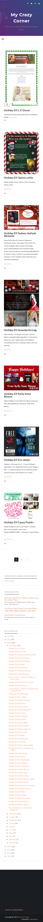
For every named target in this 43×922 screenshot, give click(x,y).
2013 (9, 850)
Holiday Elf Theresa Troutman (20, 671)
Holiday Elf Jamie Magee (18, 763)
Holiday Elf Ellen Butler (17, 719)
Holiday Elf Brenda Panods (19, 782)
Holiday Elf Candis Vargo (18, 773)
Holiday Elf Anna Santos (18, 795)
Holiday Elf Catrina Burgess (19, 674)
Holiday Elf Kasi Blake (17, 792)
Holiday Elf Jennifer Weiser (19, 769)
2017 (9, 636)
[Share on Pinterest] (37, 105)
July (11, 826)
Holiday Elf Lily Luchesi (17, 742)
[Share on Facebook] (30, 105)
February (12, 839)
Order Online (9, 581)
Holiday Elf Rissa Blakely (18, 716)
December (13, 645)
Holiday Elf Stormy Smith (18, 707)
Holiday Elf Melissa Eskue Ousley (21, 785)
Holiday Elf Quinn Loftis (18, 177)
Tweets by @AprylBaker (14, 910)
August (12, 823)
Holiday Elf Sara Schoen (18, 685)
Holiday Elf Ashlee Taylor (18, 753)
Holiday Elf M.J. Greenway (19, 766)
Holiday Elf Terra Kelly (17, 757)
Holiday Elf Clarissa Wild (18, 723)
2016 (9, 639)
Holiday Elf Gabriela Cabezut (19, 700)
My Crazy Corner (21, 18)
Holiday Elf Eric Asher (17, 460)
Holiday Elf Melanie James (19, 805)
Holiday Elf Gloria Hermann (19, 726)
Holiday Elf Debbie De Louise (20, 798)
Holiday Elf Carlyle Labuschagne (21, 745)
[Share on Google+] (35, 105)
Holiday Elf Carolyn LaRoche (19, 729)
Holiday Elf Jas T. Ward (17, 697)
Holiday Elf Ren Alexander (18, 694)
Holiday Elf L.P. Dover (17, 110)
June (11, 830)
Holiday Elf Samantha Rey (18, 739)
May (11, 833)
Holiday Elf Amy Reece (17, 713)
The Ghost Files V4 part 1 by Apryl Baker (21, 608)
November (13, 814)
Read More (13, 117)
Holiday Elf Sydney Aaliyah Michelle (20, 234)
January (12, 843)
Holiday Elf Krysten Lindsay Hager (22, 779)
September (13, 820)
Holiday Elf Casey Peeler (19, 522)
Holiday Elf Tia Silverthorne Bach (21, 682)
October (12, 817)
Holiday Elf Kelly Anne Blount (17, 395)
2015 (9, 643)
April (11, 836)
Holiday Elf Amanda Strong (20, 330)
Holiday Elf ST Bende (17, 735)
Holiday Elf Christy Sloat (18, 732)
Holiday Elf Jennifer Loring (18, 776)
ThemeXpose (33, 919)
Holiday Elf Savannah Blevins (20, 789)
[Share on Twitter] (32, 105)
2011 (9, 856)
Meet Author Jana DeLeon (15, 615)
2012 (9, 853)
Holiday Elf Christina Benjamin (20, 710)
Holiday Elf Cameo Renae (18, 801)
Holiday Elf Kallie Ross (17, 703)
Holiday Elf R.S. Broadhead (19, 760)
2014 (9, 847)
